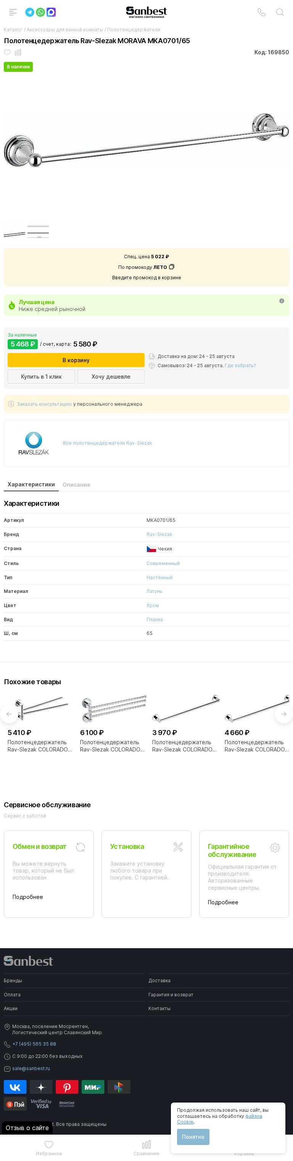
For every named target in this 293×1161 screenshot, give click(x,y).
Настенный (159, 577)
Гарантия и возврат (170, 994)
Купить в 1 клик (41, 376)
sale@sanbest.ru (31, 1068)
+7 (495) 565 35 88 (34, 1044)
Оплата (12, 994)
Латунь (154, 591)
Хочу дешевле (111, 376)
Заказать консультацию (44, 404)
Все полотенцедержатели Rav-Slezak (107, 443)
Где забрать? (240, 365)
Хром (152, 605)
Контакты (159, 1008)
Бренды (13, 980)
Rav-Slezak (159, 534)
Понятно (193, 1136)
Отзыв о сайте (27, 1128)
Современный (163, 563)
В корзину (76, 360)
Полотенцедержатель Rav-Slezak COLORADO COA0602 (38, 746)
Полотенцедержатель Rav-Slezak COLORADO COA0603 (110, 746)
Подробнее (28, 897)
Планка (154, 619)
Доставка (159, 980)
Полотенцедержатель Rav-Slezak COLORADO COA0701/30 (182, 746)
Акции (11, 1008)
